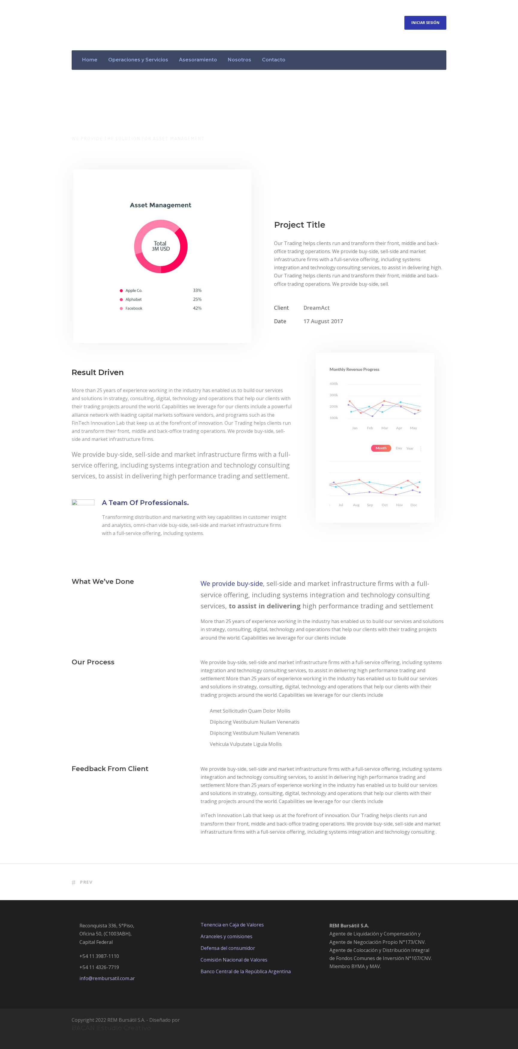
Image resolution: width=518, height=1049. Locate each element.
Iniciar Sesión (425, 22)
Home (89, 60)
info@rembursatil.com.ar (107, 978)
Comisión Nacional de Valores (234, 959)
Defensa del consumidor (228, 948)
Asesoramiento (198, 60)
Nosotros (239, 60)
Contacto (273, 60)
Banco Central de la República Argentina (246, 971)
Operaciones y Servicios (138, 60)
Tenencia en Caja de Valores (232, 924)
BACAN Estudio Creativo (111, 1028)
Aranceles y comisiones (226, 936)
